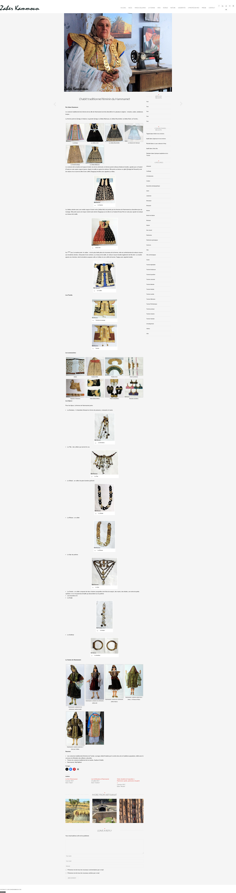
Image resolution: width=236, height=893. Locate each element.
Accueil (123, 7)
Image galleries (140, 7)
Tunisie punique (150, 309)
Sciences (148, 245)
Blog (130, 7)
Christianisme (149, 176)
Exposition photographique (153, 186)
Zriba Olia (155, 148)
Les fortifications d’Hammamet (100, 779)
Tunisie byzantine (150, 274)
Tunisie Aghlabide (150, 264)
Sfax (159, 7)
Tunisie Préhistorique (151, 304)
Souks (148, 259)
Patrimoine (149, 235)
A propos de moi (193, 7)
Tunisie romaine (150, 314)
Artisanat (148, 166)
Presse (204, 7)
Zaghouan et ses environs (159, 138)
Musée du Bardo (150, 215)
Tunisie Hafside (150, 289)
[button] (75, 133)
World (165, 7)
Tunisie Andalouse (151, 269)
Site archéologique (151, 254)
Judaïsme (148, 195)
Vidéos (148, 328)
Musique (148, 220)
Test (147, 101)
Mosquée (148, 205)
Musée (148, 210)
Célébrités (181, 7)
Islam (147, 191)
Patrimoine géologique (152, 240)
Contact (212, 7)
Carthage (148, 171)
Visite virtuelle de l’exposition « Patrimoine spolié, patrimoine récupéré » (128, 780)
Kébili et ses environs (158, 133)
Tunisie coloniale (150, 279)
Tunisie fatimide (150, 284)
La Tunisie (151, 7)
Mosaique (148, 200)
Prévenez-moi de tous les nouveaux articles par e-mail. (84, 873)
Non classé (149, 230)
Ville (147, 333)
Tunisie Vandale (150, 318)
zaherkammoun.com (15, 889)
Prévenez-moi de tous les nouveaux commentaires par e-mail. (86, 870)
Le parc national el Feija (160, 143)
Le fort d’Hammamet (71, 779)
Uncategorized (150, 323)
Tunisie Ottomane (150, 299)
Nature (172, 7)
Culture (148, 181)
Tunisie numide (150, 294)
